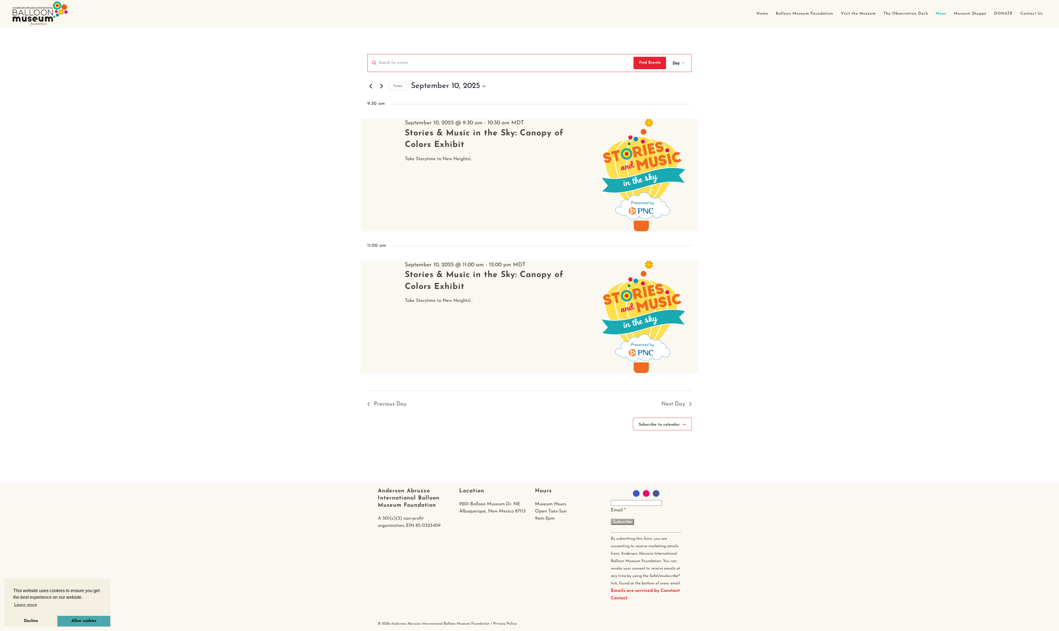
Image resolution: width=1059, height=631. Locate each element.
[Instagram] (646, 493)
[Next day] (381, 86)
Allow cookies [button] (83, 621)
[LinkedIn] (656, 493)
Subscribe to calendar (659, 425)
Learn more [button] (25, 605)
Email (618, 510)
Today (397, 86)
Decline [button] (31, 621)
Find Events (649, 63)
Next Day (673, 404)
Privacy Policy (505, 624)
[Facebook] (636, 493)
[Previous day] (370, 86)
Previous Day (390, 404)
